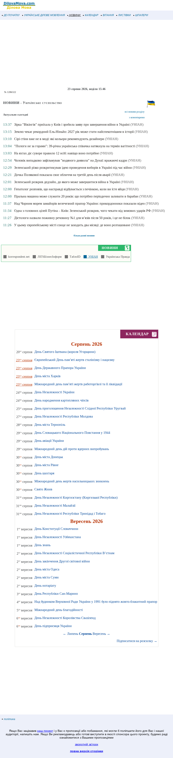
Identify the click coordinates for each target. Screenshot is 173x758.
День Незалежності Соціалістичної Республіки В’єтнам (74, 553)
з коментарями (137, 117)
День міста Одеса (46, 569)
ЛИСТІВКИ (124, 15)
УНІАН (92, 256)
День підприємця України (53, 626)
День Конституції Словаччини (56, 529)
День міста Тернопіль (49, 424)
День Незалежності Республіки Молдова (63, 416)
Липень (72, 634)
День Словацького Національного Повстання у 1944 (72, 432)
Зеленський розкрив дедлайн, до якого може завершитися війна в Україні (67, 182)
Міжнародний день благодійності (58, 610)
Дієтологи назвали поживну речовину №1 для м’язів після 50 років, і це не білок (72, 218)
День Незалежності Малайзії (54, 505)
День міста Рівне (46, 465)
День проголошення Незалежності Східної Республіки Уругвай (80, 408)
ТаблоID (74, 256)
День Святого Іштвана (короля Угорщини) (64, 352)
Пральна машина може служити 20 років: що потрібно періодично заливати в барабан (76, 196)
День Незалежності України (54, 392)
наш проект (45, 730)
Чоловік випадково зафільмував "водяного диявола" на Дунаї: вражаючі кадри (70, 160)
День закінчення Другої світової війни (62, 561)
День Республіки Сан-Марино (56, 593)
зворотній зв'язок (86, 744)
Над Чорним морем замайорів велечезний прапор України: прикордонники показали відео (79, 203)
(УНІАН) (136, 124)
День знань (42, 545)
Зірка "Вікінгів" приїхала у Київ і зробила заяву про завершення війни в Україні (72, 124)
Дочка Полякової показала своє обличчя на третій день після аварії (62, 175)
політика (9, 719)
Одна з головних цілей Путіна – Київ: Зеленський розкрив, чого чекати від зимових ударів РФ (82, 210)
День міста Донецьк (48, 457)
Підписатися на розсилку (137, 641)
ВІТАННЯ (108, 15)
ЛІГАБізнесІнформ (49, 256)
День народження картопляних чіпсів (61, 400)
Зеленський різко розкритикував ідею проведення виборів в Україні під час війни (73, 167)
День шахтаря (44, 473)
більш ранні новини (84, 235)
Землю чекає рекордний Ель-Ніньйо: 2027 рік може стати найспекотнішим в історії (74, 131)
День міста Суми (46, 577)
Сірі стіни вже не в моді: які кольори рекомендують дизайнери (59, 139)
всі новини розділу (135, 111)
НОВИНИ (75, 15)
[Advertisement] (86, 53)
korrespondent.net (18, 256)
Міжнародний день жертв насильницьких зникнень (71, 481)
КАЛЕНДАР (91, 15)
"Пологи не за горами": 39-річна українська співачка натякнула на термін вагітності (74, 146)
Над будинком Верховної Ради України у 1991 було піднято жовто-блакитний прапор (95, 601)
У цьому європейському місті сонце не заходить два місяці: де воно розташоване (72, 225)
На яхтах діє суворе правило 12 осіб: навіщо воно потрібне (56, 153)
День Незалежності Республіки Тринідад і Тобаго (69, 513)
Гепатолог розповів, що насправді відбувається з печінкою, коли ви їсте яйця (69, 189)
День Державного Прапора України (60, 368)
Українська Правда (117, 256)
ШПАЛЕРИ (142, 15)
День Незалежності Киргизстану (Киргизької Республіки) (76, 497)
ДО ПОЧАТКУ (11, 15)
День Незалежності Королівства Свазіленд (65, 618)
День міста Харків (47, 376)
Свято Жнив (43, 489)
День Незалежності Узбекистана (57, 537)
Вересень (99, 634)
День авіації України (49, 440)
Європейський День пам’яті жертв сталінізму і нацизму (74, 360)
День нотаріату (45, 585)
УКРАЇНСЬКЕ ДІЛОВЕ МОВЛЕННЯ (44, 15)
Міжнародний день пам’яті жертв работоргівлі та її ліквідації (78, 384)
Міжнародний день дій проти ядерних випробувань (71, 449)
